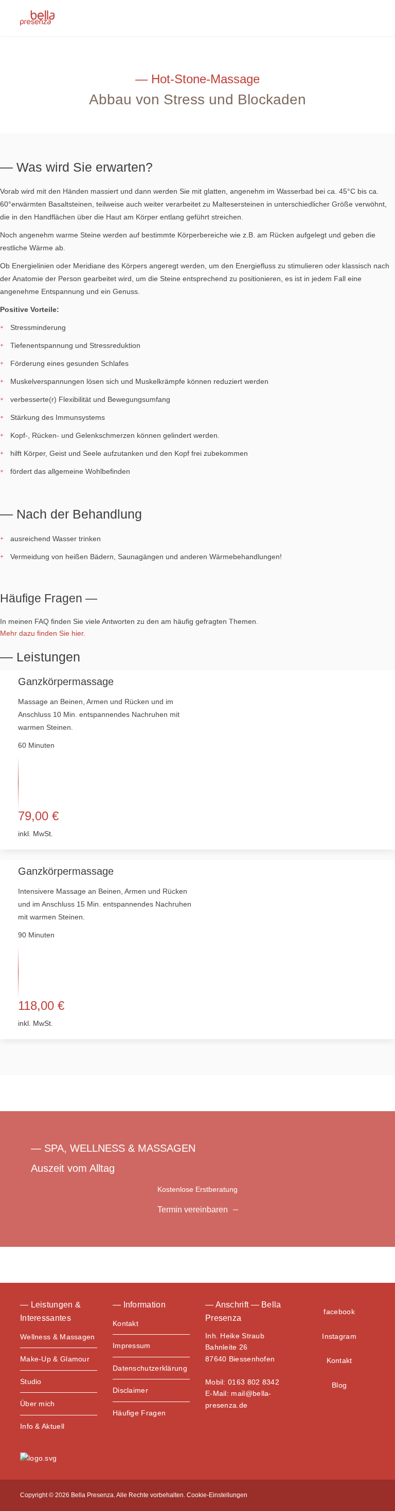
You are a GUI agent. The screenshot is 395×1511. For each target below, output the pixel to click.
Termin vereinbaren (192, 1209)
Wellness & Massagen (57, 1337)
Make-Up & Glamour (54, 1359)
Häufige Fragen (139, 1413)
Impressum (132, 1345)
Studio (31, 1381)
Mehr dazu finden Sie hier (41, 633)
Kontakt (125, 1323)
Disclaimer (130, 1390)
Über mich (37, 1403)
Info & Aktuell (42, 1426)
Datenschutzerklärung (150, 1368)
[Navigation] (367, 18)
